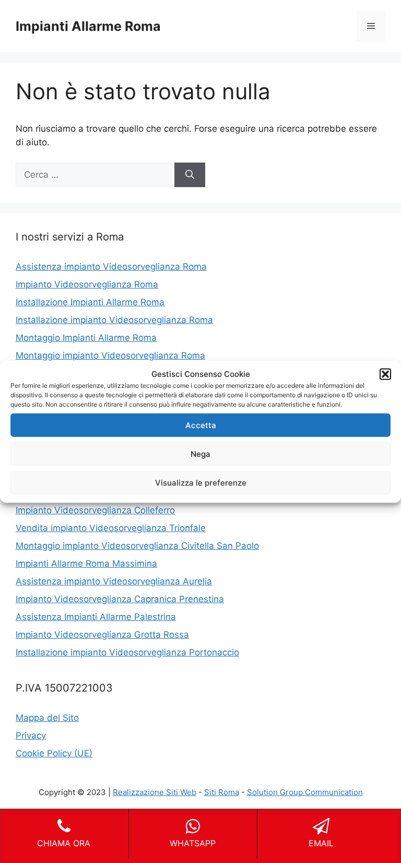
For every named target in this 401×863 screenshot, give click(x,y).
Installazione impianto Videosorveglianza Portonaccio (127, 652)
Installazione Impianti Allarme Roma (90, 302)
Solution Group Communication (305, 792)
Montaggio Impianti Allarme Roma (86, 337)
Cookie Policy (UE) (54, 753)
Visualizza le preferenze (200, 482)
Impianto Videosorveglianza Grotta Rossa (102, 634)
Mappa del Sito (47, 717)
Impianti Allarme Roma (88, 26)
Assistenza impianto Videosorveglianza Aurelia (114, 581)
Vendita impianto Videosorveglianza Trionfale (111, 528)
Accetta (200, 425)
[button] (385, 374)
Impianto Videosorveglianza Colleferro (95, 510)
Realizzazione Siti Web (154, 792)
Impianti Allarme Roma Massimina (86, 563)
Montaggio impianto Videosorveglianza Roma (110, 355)
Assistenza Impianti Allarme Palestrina (96, 617)
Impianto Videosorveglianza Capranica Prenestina (120, 599)
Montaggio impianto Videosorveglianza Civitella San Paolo (137, 545)
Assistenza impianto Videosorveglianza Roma (111, 266)
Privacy (31, 735)
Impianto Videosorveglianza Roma (87, 284)
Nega (200, 453)
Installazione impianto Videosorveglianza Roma (114, 320)
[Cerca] (189, 175)
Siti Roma (221, 792)
